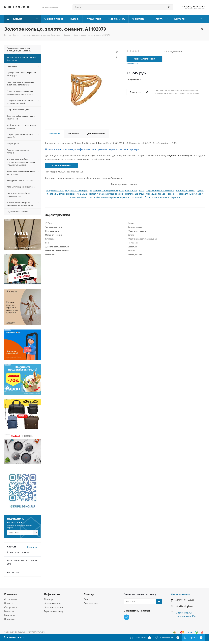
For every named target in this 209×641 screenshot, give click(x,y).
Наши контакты (180, 594)
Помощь (48, 599)
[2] (130, 51)
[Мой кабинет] (201, 19)
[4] (136, 51)
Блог (86, 599)
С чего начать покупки (18, 552)
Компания (10, 594)
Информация (52, 594)
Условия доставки (53, 607)
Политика (9, 619)
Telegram (126, 617)
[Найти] (169, 7)
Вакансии (9, 611)
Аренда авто (13, 572)
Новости (8, 603)
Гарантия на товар (53, 611)
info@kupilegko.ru (184, 606)
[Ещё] (192, 19)
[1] (128, 51)
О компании (10, 599)
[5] (138, 51)
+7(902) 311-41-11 (193, 6)
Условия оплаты (52, 603)
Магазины (9, 615)
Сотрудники (10, 607)
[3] (133, 51)
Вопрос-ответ (91, 603)
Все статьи (32, 546)
